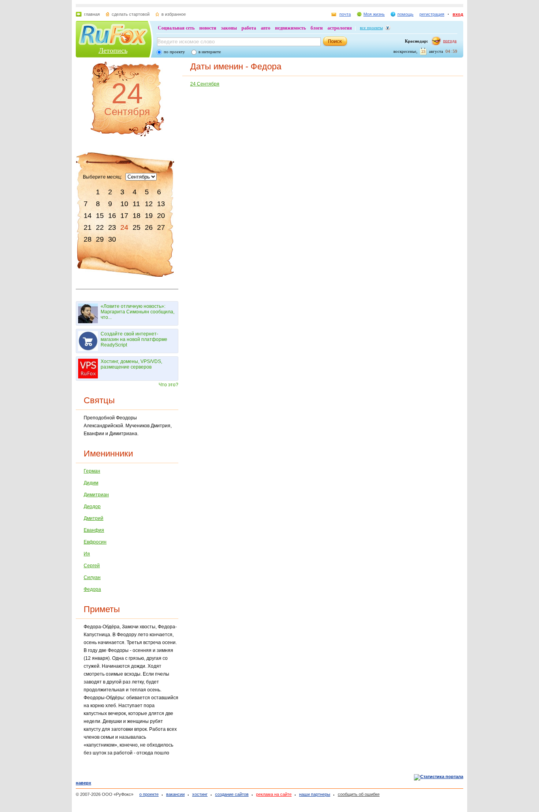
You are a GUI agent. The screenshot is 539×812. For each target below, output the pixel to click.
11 (136, 204)
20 (161, 216)
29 (100, 239)
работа (248, 28)
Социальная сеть (176, 28)
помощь (405, 14)
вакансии (175, 794)
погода (450, 40)
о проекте (149, 794)
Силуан (92, 577)
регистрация (431, 14)
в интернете (209, 51)
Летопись (113, 50)
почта (345, 14)
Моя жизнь (374, 14)
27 (161, 227)
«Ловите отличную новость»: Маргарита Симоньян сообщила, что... (137, 312)
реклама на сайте (274, 794)
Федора (92, 589)
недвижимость (290, 28)
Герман (92, 471)
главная (92, 14)
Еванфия (94, 530)
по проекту (174, 51)
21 (88, 227)
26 (149, 227)
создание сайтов (232, 794)
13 (161, 204)
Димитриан (96, 494)
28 (88, 239)
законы (229, 28)
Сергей (92, 565)
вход (458, 14)
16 (112, 216)
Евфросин (95, 542)
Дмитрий (93, 518)
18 (136, 216)
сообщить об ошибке (359, 794)
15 (100, 216)
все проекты (371, 27)
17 (124, 216)
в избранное (173, 14)
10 (124, 204)
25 (136, 227)
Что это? (168, 384)
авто (265, 28)
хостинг (200, 794)
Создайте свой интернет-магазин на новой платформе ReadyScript (134, 339)
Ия (87, 554)
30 (112, 239)
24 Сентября (204, 84)
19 (149, 216)
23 (112, 227)
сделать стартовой (131, 14)
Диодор (92, 506)
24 (124, 227)
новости (207, 28)
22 (100, 227)
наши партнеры (314, 794)
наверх (83, 782)
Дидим (91, 483)
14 (88, 216)
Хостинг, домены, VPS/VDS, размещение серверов (131, 364)
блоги (317, 28)
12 (149, 204)
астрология (340, 28)
